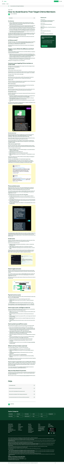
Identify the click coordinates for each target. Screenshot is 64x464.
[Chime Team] (9, 14)
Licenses (9, 455)
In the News (19, 427)
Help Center (29, 426)
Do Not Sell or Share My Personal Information (41, 428)
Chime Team (15, 13)
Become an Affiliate (50, 426)
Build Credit (9, 427)
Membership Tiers (10, 425)
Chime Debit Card (10, 426)
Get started (56, 1)
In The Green (30, 425)
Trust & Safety (30, 427)
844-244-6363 (50, 425)
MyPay (9, 432)
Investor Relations (20, 426)
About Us (19, 425)
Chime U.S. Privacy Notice (41, 426)
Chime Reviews (30, 432)
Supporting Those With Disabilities (41, 430)
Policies (39, 425)
